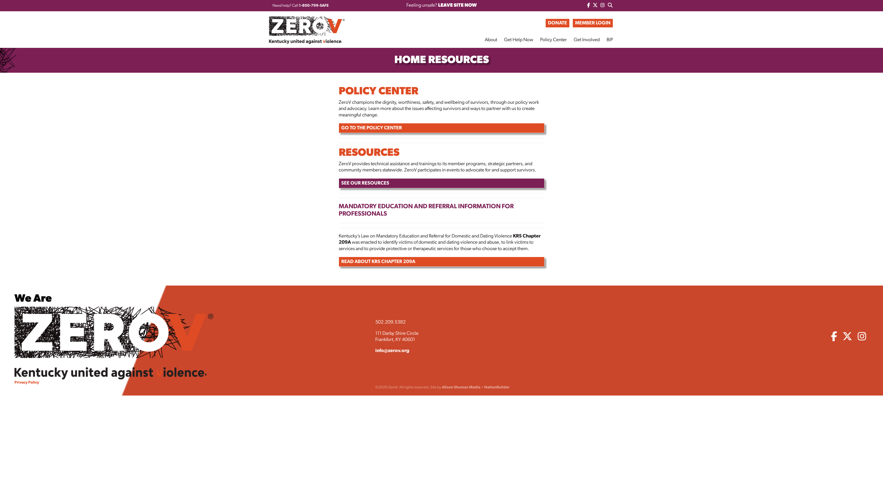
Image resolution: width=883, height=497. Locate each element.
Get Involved (587, 40)
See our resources (365, 183)
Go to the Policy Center (371, 128)
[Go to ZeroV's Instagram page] (602, 5)
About (491, 40)
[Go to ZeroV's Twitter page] (595, 5)
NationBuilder (497, 387)
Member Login (593, 23)
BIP (610, 40)
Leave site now (457, 5)
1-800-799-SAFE (314, 6)
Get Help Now (518, 40)
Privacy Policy (26, 382)
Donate (557, 23)
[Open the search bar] (610, 5)
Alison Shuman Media (461, 387)
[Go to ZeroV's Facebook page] (588, 5)
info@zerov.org (392, 350)
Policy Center (553, 40)
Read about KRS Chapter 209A (378, 261)
